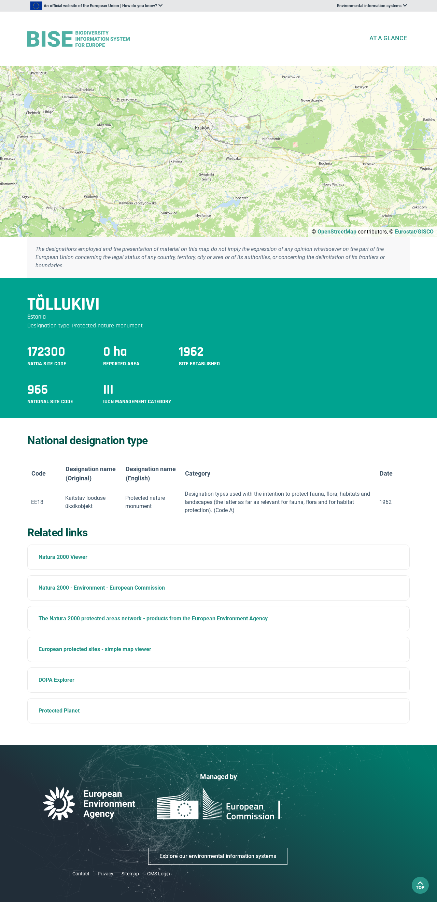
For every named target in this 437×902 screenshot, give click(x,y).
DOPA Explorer (56, 680)
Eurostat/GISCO (414, 231)
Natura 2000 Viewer (63, 557)
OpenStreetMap (337, 231)
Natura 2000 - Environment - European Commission (102, 587)
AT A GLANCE (388, 38)
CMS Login (158, 873)
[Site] (195, 39)
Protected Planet (59, 710)
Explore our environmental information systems (217, 856)
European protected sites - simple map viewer (95, 649)
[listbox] (96, 6)
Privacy (105, 873)
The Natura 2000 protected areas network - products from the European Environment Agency (153, 618)
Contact (80, 873)
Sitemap (130, 873)
